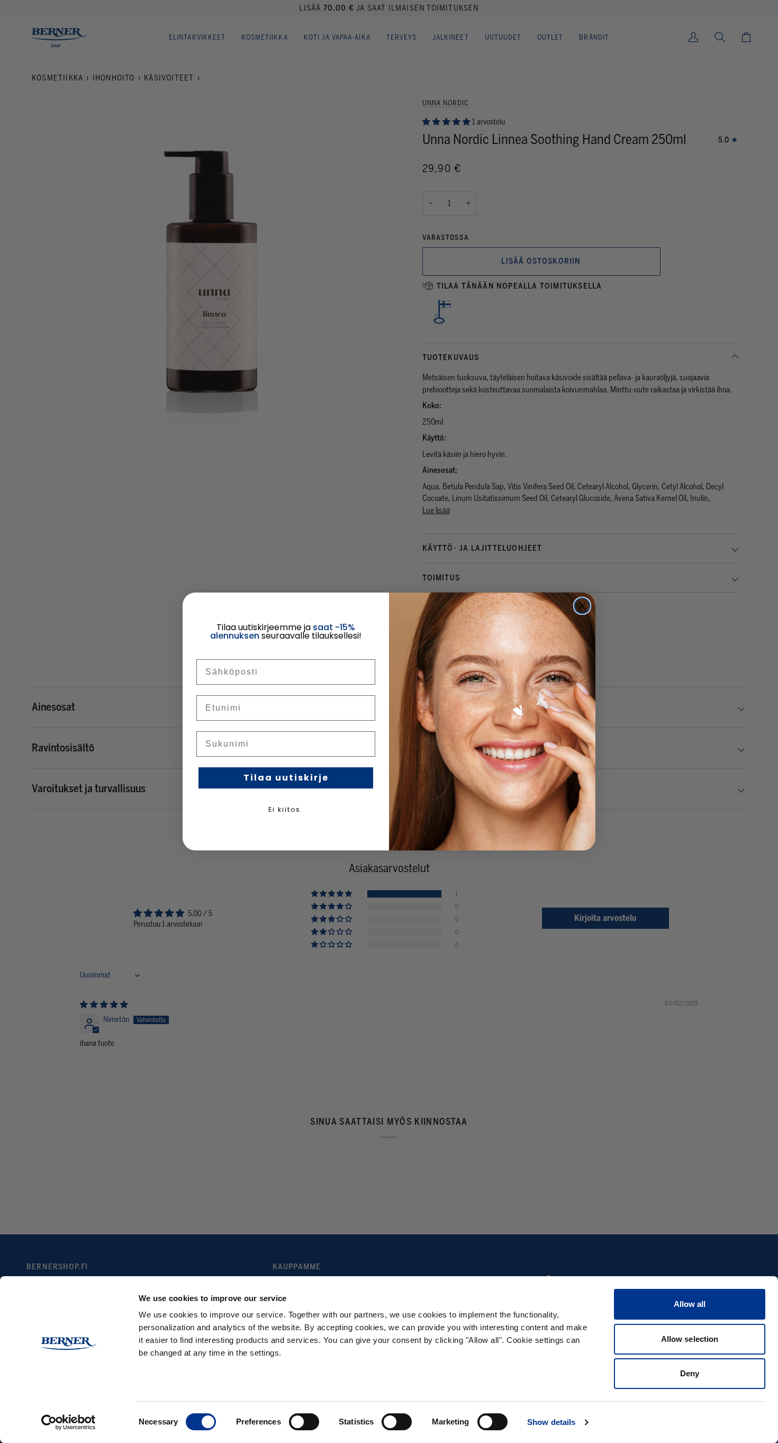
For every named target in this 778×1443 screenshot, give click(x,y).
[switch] (304, 1421)
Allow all (690, 1303)
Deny (689, 1373)
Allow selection (690, 1338)
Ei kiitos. (285, 809)
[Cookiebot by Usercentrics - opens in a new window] (68, 1422)
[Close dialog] (582, 606)
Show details (551, 1422)
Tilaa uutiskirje (286, 778)
